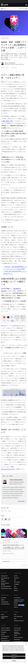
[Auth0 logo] (13, 4)
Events (2, 614)
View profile (21, 501)
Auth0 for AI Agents (5, 628)
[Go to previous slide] (22, 565)
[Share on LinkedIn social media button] (5, 519)
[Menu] (26, 5)
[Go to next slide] (25, 565)
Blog (2, 8)
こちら (16, 220)
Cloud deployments (5, 640)
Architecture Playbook (19, 620)
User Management (5, 636)
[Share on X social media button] (2, 519)
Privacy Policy (21, 650)
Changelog (16, 584)
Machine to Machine (18, 637)
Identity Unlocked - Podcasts (5, 584)
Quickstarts (16, 578)
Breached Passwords (18, 641)
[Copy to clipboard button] (9, 519)
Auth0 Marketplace (5, 604)
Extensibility (3, 632)
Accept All (13, 654)
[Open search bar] (22, 8)
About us (16, 607)
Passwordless (17, 639)
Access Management (5, 630)
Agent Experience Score (6, 588)
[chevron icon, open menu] (4, 8)
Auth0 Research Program (4, 617)
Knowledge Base (4, 601)
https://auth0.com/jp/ (7, 469)
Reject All (14, 657)
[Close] (25, 643)
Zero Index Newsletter (6, 586)
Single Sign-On (17, 630)
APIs (15, 580)
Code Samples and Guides (5, 578)
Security (3, 634)
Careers (19, 605)
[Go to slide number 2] (14, 561)
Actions (15, 635)
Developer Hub (4, 575)
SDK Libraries (17, 582)
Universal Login (17, 628)
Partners (16, 603)
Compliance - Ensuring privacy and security (19, 600)
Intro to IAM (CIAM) (18, 616)
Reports (15, 588)
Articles (15, 575)
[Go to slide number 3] (22, 561)
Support (3, 599)
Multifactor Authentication (17, 633)
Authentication (4, 638)
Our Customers (17, 597)
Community (3, 597)
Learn (15, 614)
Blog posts (3, 581)
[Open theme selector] (26, 9)
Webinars (16, 590)
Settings (14, 660)
